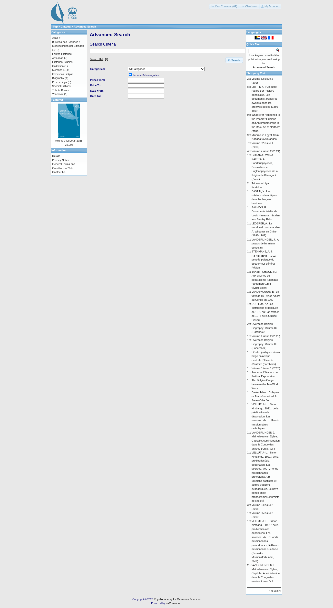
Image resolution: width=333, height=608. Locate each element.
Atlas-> (56, 37)
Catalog (66, 26)
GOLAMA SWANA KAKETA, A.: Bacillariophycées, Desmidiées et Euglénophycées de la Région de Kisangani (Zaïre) (265, 167)
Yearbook (57, 94)
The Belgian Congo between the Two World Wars (265, 384)
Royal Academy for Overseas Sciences (177, 599)
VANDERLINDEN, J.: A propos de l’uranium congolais (265, 243)
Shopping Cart (255, 73)
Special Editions (61, 86)
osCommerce (174, 603)
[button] (224, 6)
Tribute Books (60, 90)
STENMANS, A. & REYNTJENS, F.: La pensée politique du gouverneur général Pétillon (263, 259)
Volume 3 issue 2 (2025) (69, 140)
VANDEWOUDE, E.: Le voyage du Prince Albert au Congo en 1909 (266, 295)
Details (56, 155)
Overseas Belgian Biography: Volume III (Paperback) (264, 343)
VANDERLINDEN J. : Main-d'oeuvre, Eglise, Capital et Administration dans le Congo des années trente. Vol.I (266, 573)
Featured (57, 99)
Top (55, 26)
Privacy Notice (60, 160)
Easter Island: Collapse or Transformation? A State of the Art (265, 396)
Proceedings (59, 82)
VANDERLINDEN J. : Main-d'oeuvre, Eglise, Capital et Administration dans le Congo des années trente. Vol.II (266, 440)
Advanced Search (85, 26)
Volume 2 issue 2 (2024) (266, 151)
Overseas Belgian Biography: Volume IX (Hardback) (264, 327)
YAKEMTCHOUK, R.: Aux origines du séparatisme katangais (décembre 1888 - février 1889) (265, 279)
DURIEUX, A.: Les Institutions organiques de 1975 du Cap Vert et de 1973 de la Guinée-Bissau (265, 311)
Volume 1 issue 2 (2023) (266, 336)
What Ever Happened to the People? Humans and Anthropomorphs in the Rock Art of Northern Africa (266, 122)
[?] (99, 59)
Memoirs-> (58, 69)
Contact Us (59, 172)
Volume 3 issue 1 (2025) (266, 368)
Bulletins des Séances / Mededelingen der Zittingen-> (68, 45)
